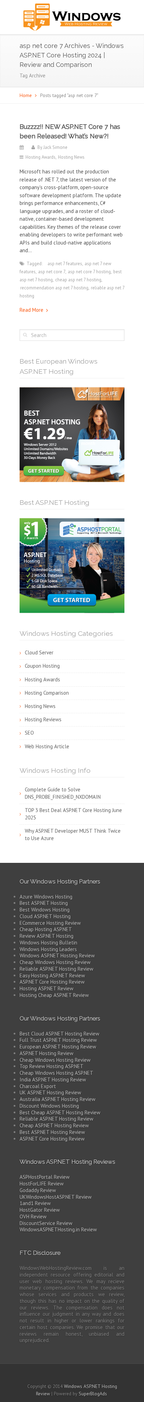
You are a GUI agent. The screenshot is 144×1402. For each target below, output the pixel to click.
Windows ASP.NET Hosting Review (57, 955)
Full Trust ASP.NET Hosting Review (58, 1040)
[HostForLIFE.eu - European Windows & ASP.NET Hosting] (72, 434)
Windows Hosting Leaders (48, 949)
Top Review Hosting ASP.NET (52, 1066)
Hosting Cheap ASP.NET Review (54, 995)
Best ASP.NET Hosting (44, 903)
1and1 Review (35, 1203)
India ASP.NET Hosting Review (53, 1079)
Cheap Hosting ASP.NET (46, 929)
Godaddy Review (38, 1190)
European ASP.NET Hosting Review (58, 1046)
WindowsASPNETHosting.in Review (58, 1229)
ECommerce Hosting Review (50, 923)
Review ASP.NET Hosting (46, 936)
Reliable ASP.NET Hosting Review (56, 968)
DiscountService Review (46, 1223)
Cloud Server (39, 652)
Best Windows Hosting (45, 909)
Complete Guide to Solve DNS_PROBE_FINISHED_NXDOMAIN (63, 793)
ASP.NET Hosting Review (46, 1053)
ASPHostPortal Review (45, 1177)
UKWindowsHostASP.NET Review (56, 1197)
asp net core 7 (51, 272)
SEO (29, 732)
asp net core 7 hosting (89, 272)
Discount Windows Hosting (49, 1105)
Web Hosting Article (47, 746)
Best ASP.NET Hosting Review (52, 1132)
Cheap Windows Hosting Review (55, 962)
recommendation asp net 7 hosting (54, 288)
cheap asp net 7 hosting (78, 280)
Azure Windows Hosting (46, 896)
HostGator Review (40, 1210)
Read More (31, 310)
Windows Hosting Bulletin (48, 942)
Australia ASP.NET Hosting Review (57, 1099)
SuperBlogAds (93, 1393)
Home (26, 95)
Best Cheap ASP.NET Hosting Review (60, 1112)
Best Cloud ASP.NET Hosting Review (59, 1033)
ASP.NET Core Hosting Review (52, 981)
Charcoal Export (38, 1086)
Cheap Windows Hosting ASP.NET (56, 1073)
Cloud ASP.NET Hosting (45, 916)
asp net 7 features (65, 264)
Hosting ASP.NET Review (46, 988)
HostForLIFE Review (42, 1183)
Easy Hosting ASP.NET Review (52, 975)
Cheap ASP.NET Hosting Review (54, 1125)
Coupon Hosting (42, 665)
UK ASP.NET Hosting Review (50, 1092)
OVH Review (33, 1216)
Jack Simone (55, 147)
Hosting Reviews (43, 719)
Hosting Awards (41, 157)
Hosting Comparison (47, 692)
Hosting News (71, 157)
